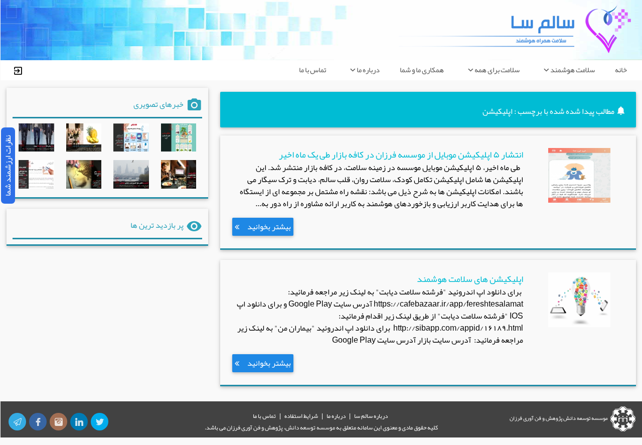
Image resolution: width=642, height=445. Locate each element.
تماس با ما (312, 70)
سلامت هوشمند (572, 70)
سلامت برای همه (497, 70)
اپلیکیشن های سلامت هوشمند (470, 279)
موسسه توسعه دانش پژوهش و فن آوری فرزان (559, 417)
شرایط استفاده (301, 416)
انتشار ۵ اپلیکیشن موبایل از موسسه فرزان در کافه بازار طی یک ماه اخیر (401, 155)
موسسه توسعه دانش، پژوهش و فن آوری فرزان (281, 427)
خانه (621, 70)
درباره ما (368, 70)
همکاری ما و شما (422, 70)
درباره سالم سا (371, 416)
